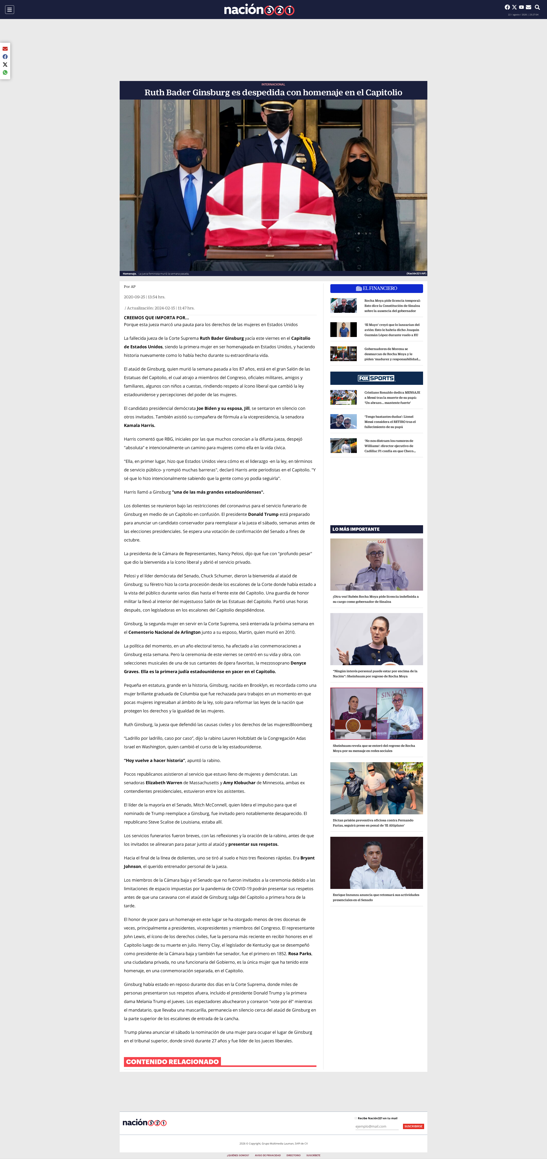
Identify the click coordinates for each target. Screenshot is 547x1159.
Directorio (294, 1155)
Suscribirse (413, 1126)
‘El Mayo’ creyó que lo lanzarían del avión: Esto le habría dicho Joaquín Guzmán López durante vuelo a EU (392, 330)
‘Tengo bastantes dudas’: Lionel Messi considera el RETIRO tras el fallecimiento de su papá (390, 422)
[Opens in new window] (343, 305)
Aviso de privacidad (268, 1155)
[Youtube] (522, 7)
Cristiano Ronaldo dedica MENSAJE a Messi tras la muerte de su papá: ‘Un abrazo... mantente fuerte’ (392, 397)
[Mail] (528, 7)
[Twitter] (515, 7)
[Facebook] (508, 7)
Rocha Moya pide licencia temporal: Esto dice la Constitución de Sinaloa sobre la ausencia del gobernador (393, 306)
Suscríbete (313, 1155)
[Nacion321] (259, 9)
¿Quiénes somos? (238, 1155)
